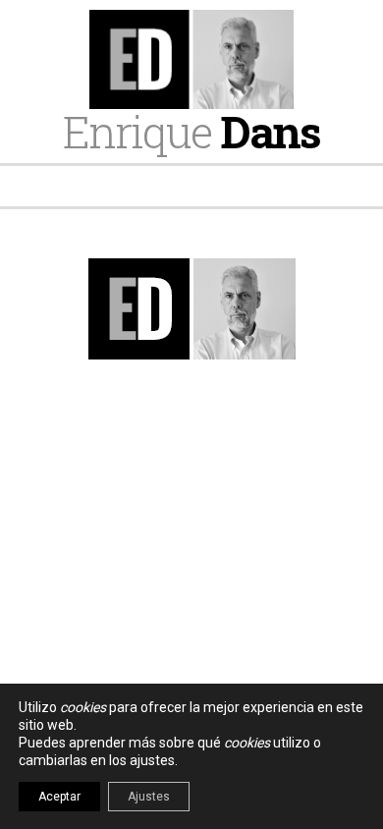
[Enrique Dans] (191, 59)
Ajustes (149, 796)
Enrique (191, 131)
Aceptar (59, 796)
